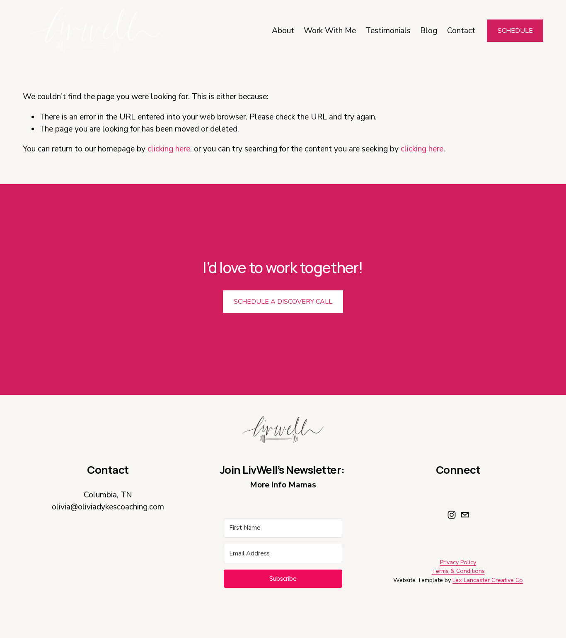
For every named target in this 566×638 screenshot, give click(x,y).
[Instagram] (451, 515)
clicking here (169, 149)
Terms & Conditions (458, 571)
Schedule (515, 30)
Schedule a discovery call (283, 301)
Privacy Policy (458, 562)
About (283, 30)
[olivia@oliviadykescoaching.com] (465, 515)
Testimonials (388, 30)
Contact (461, 30)
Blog (428, 30)
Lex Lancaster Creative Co (487, 580)
